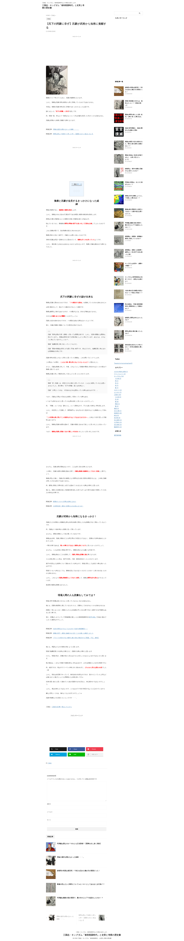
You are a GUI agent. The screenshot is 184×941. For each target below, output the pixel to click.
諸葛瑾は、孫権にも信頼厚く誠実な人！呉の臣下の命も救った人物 (134, 252)
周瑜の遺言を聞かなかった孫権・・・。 (66, 129)
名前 (49, 804)
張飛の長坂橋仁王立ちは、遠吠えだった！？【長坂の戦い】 (134, 103)
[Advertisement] (76, 51)
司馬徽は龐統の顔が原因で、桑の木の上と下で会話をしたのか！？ (80, 898)
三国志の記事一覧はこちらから (62, 707)
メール (49, 812)
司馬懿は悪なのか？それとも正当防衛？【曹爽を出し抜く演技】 (79, 843)
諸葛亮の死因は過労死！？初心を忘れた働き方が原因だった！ (78, 871)
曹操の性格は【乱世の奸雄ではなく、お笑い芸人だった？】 (134, 157)
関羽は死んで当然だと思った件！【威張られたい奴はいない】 (73, 134)
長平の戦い (92, 617)
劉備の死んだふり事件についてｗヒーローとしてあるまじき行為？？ (81, 884)
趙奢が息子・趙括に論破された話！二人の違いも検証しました (73, 633)
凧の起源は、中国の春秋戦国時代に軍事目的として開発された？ (134, 306)
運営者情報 (117, 435)
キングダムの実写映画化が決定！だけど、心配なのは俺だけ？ (134, 279)
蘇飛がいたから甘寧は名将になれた (64, 501)
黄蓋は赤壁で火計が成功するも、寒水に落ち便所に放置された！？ (134, 144)
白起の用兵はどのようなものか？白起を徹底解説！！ (70, 629)
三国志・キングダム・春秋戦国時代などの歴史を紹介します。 (92, 932)
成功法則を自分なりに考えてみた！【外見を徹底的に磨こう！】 (134, 347)
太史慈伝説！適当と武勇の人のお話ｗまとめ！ (68, 506)
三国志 (50, 763)
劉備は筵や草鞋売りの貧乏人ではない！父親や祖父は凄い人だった (134, 211)
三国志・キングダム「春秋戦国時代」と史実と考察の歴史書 (92, 935)
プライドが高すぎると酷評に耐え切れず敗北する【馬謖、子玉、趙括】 (76, 638)
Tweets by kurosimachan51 (123, 363)
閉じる (79, 184)
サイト (49, 820)
